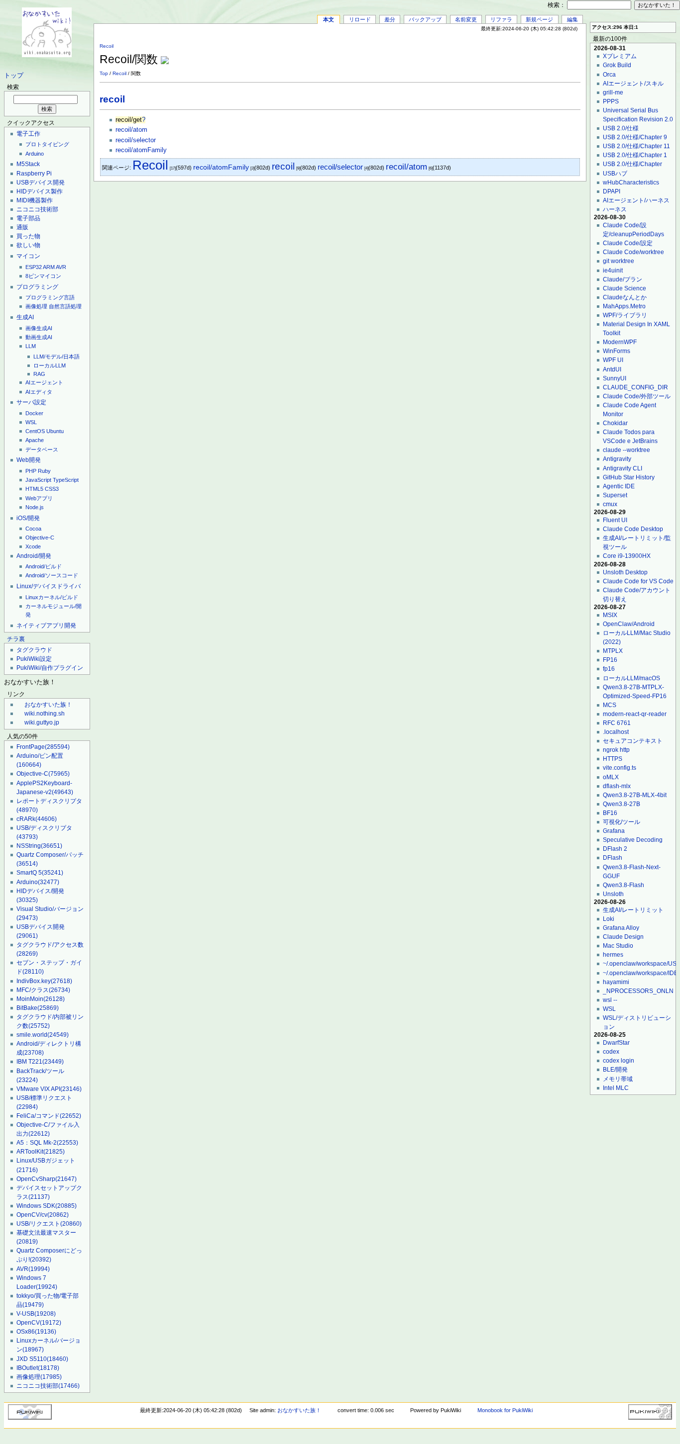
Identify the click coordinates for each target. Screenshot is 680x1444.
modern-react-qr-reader (635, 714)
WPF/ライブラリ (625, 315)
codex (611, 1051)
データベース (41, 449)
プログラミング (37, 286)
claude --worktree (626, 450)
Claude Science (624, 288)
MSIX (610, 615)
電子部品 (28, 218)
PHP (30, 471)
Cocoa (33, 529)
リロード (360, 19)
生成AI (25, 317)
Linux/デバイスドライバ (48, 586)
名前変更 (466, 19)
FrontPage (43, 746)
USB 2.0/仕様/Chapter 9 (635, 137)
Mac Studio (618, 945)
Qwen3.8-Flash (623, 885)
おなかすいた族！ (48, 704)
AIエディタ (38, 392)
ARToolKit (40, 1151)
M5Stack (28, 164)
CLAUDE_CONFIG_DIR (635, 387)
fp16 (609, 668)
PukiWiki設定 (34, 658)
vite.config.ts (619, 767)
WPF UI (613, 360)
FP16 (610, 659)
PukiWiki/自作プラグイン (49, 667)
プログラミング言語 (50, 297)
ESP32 (33, 267)
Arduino (34, 154)
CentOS (35, 431)
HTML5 (34, 489)
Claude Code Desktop (633, 529)
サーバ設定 (31, 402)
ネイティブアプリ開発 (46, 625)
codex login (618, 1060)
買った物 (28, 236)
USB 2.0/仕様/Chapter (632, 164)
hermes (613, 954)
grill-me (613, 92)
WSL (31, 422)
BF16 (610, 813)
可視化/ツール (621, 821)
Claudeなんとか (625, 297)
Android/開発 (33, 555)
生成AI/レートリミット (633, 909)
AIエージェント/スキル (633, 83)
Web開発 (28, 459)
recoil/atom (131, 129)
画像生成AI (38, 328)
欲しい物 (28, 245)
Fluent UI (615, 520)
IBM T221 (40, 1061)
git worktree (618, 261)
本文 (328, 19)
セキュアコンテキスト (633, 740)
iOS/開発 (28, 518)
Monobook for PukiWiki (505, 1410)
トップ (13, 75)
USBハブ (615, 173)
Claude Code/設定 (628, 243)
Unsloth (613, 894)
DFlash (612, 857)
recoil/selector (135, 140)
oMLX (611, 777)
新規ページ (539, 19)
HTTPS (612, 758)
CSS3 (52, 489)
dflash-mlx (617, 786)
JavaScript (38, 480)
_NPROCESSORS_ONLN (638, 991)
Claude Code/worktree (633, 252)
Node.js (34, 507)
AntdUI (612, 369)
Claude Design (623, 936)
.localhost (616, 731)
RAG (39, 374)
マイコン (28, 256)
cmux (610, 504)
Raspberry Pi (34, 173)
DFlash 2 (615, 848)
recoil (112, 99)
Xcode (33, 546)
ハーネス (615, 209)
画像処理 (36, 306)
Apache (34, 440)
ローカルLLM (49, 365)
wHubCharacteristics (631, 182)
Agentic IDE (619, 486)
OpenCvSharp (46, 1178)
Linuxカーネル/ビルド (51, 597)
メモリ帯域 (618, 1079)
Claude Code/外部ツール (637, 396)
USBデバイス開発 (40, 182)
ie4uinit (613, 270)
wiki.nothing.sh (44, 713)
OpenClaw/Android (629, 624)
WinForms (616, 351)
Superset (615, 495)
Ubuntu (55, 431)
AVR (61, 267)
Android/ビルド (43, 566)
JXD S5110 (42, 1358)
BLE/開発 (615, 1069)
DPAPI (611, 191)
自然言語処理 (65, 306)
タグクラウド (34, 649)
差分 (389, 19)
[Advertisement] (463, 54)
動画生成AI (38, 337)
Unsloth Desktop (625, 572)
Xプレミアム (620, 56)
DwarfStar (616, 1042)
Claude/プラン (622, 279)
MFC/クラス (43, 990)
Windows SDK (46, 1205)
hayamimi (616, 982)
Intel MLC (616, 1087)
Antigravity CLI (622, 468)
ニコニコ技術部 (37, 209)
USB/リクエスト (49, 1223)
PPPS (611, 101)
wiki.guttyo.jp (41, 722)
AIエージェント (44, 382)
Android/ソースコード (51, 575)
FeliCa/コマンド (48, 1115)
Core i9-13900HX (627, 555)
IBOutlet (37, 1367)
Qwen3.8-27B (621, 804)
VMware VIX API (49, 1088)
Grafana (614, 830)
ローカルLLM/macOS (631, 678)
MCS (609, 705)
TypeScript (66, 480)
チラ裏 (16, 639)
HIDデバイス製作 (39, 191)
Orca (609, 74)
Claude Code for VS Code (638, 581)
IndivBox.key (44, 981)
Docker (34, 413)
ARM (49, 267)
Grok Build (617, 65)
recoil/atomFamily (141, 150)
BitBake (37, 1007)
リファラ (501, 19)
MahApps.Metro (624, 306)
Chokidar (615, 423)
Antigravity (617, 458)
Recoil (106, 46)
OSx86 (36, 1331)
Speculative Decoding (633, 839)
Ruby (44, 471)
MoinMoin (40, 998)
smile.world (42, 1034)
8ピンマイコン (43, 276)
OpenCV (38, 1322)
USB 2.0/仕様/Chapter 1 (635, 155)
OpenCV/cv (42, 1214)
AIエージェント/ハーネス (636, 200)
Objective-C (39, 538)
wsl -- (610, 999)
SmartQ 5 (39, 872)
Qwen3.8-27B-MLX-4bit (635, 795)
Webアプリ (39, 498)
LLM (30, 346)
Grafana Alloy (621, 927)
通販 (22, 227)
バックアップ (425, 19)
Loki (608, 918)
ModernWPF (620, 342)
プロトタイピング (47, 144)
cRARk (36, 818)
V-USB (36, 1313)
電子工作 (28, 133)
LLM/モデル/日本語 (56, 357)
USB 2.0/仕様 (621, 128)
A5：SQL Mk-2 (47, 1142)
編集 (572, 19)
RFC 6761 (617, 723)
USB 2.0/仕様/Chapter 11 (636, 146)
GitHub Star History (629, 477)
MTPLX (613, 650)
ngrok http (616, 749)
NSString (39, 845)
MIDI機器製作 (34, 200)
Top (104, 73)
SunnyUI (614, 378)
